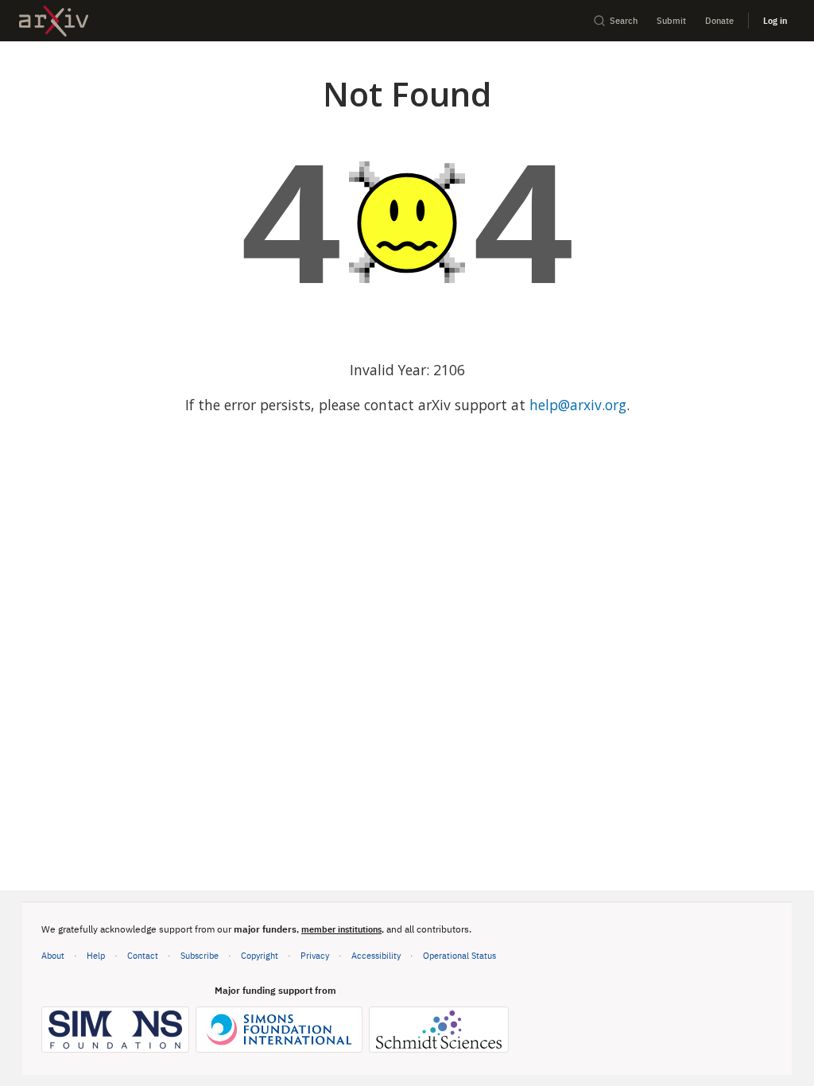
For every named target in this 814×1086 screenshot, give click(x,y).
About (52, 955)
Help (96, 955)
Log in (775, 20)
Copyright (259, 955)
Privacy (314, 955)
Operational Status (459, 954)
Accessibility (376, 955)
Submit (671, 20)
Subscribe (199, 955)
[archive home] (53, 21)
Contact (142, 955)
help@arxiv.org (577, 404)
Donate (719, 20)
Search (624, 20)
